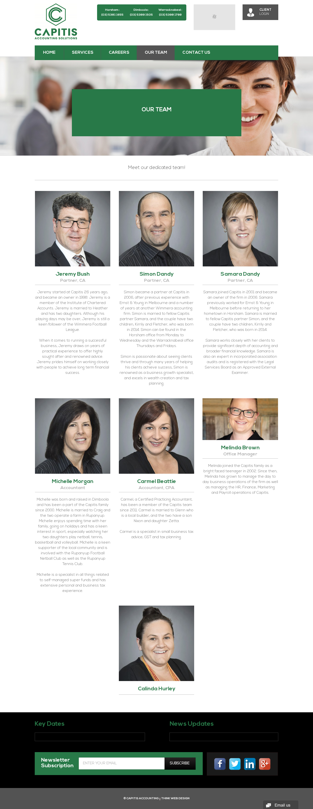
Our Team (156, 53)
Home (49, 53)
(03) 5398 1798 (170, 14)
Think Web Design (175, 798)
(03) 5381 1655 (112, 14)
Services (82, 53)
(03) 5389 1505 (141, 14)
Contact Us (196, 53)
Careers (119, 53)
